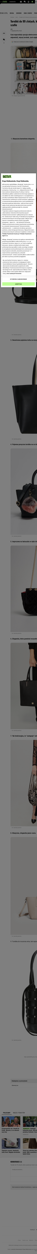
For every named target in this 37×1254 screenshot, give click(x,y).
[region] (18, 230)
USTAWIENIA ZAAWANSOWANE (18, 279)
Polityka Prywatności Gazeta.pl (10, 233)
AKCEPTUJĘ (18, 284)
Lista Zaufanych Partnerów (13, 273)
